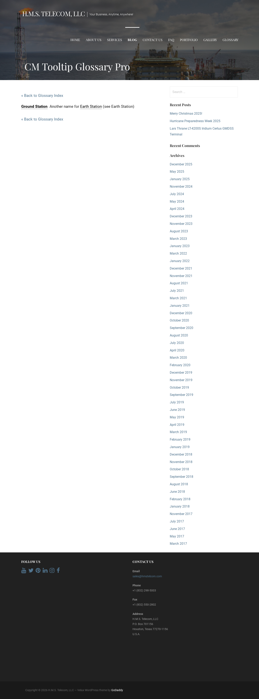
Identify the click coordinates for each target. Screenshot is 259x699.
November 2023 (181, 224)
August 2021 (179, 283)
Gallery (210, 40)
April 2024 (177, 209)
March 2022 (178, 253)
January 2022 (180, 261)
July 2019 (177, 402)
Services (114, 40)
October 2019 (179, 387)
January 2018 (180, 506)
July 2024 (177, 194)
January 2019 (180, 447)
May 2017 (177, 536)
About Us (93, 40)
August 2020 (179, 335)
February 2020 (180, 365)
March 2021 (178, 298)
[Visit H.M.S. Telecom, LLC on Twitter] (31, 571)
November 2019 (181, 380)
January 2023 (180, 246)
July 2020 (177, 343)
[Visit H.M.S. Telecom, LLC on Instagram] (52, 571)
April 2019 (177, 425)
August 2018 (179, 484)
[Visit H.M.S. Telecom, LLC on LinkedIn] (45, 571)
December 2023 (181, 216)
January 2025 (180, 179)
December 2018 (181, 454)
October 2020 (179, 320)
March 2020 (178, 358)
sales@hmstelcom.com (147, 576)
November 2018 (181, 462)
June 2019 (177, 410)
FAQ (171, 40)
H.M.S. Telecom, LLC (53, 13)
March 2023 (178, 239)
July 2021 (177, 291)
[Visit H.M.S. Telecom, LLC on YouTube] (23, 571)
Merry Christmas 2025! (186, 113)
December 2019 (181, 372)
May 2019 (177, 417)
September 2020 (181, 328)
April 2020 (177, 350)
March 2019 (178, 432)
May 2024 (177, 201)
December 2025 (181, 164)
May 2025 (177, 171)
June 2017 (177, 529)
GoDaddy (117, 690)
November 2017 (181, 514)
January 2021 (180, 306)
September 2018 (181, 477)
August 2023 (179, 231)
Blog (132, 40)
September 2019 (181, 395)
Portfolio (189, 40)
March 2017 (178, 544)
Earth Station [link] (91, 106)
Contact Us (152, 40)
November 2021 (181, 276)
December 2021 (181, 268)
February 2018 (180, 499)
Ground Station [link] (34, 106)
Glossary (230, 40)
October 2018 (179, 469)
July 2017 (177, 521)
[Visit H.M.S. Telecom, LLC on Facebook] (58, 571)
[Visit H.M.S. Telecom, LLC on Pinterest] (38, 571)
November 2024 (181, 186)
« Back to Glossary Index (42, 95)
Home (75, 40)
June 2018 (177, 492)
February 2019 (180, 439)
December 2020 (181, 313)
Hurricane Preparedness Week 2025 (195, 121)
